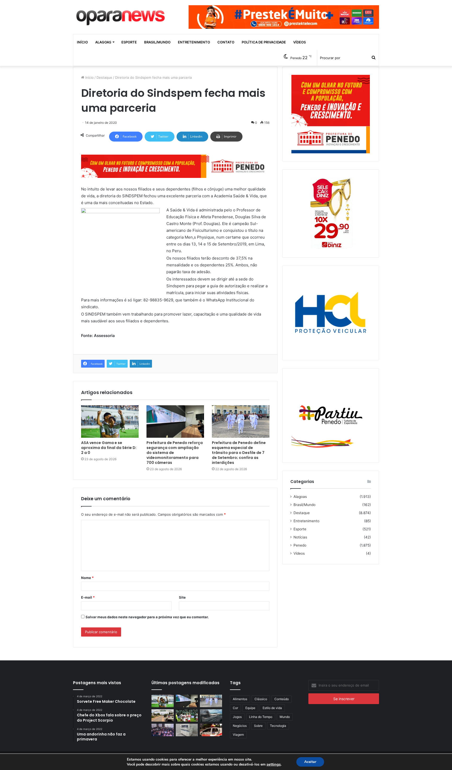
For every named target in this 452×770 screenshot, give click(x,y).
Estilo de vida (272, 708)
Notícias (300, 537)
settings (274, 764)
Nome (87, 578)
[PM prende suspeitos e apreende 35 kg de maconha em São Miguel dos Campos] (211, 730)
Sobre (258, 726)
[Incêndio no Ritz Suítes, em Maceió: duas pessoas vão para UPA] (211, 715)
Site (182, 597)
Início (82, 42)
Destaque (104, 77)
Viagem (238, 735)
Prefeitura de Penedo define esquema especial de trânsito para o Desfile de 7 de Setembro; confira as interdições (239, 452)
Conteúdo (281, 699)
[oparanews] (121, 15)
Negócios (240, 726)
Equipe (250, 708)
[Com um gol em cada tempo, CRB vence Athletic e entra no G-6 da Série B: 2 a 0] (187, 715)
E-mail (88, 597)
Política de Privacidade (264, 42)
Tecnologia (278, 726)
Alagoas (103, 42)
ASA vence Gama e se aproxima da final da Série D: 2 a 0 (109, 447)
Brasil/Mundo (157, 42)
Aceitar (310, 761)
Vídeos (299, 42)
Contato (225, 42)
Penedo (299, 545)
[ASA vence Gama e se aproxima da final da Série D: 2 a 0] (110, 421)
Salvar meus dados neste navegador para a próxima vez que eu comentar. (147, 617)
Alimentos (240, 699)
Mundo (285, 717)
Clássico (261, 699)
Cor (235, 708)
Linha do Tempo (260, 717)
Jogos (237, 717)
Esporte (129, 42)
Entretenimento (194, 42)
